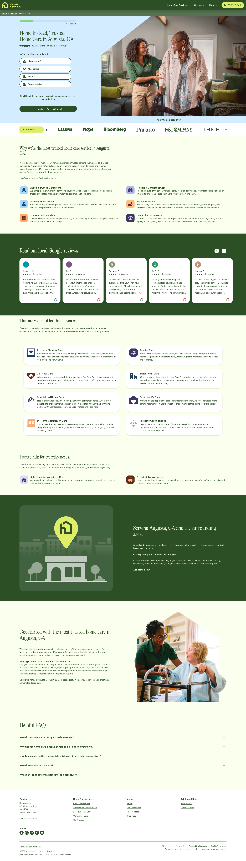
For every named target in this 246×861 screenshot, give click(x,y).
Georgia (13, 13)
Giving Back (132, 816)
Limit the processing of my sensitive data (211, 849)
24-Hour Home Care (82, 812)
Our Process (78, 820)
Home (4, 13)
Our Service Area (134, 807)
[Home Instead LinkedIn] (32, 833)
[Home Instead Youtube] (42, 833)
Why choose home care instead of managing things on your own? (56, 746)
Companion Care (80, 816)
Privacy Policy (167, 846)
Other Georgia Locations (30, 847)
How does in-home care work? (37, 765)
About (129, 803)
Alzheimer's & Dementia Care (85, 807)
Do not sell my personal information (178, 849)
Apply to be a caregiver (169, 119)
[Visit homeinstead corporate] (11, 5)
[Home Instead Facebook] (21, 833)
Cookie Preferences (219, 846)
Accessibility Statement (198, 846)
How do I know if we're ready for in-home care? (46, 737)
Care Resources (187, 807)
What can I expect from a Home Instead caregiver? (48, 774)
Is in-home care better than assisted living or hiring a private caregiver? (60, 755)
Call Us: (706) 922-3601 (50, 108)
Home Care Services (81, 803)
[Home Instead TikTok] (37, 833)
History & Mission (134, 812)
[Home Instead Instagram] (27, 833)
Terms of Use (181, 846)
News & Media (186, 803)
